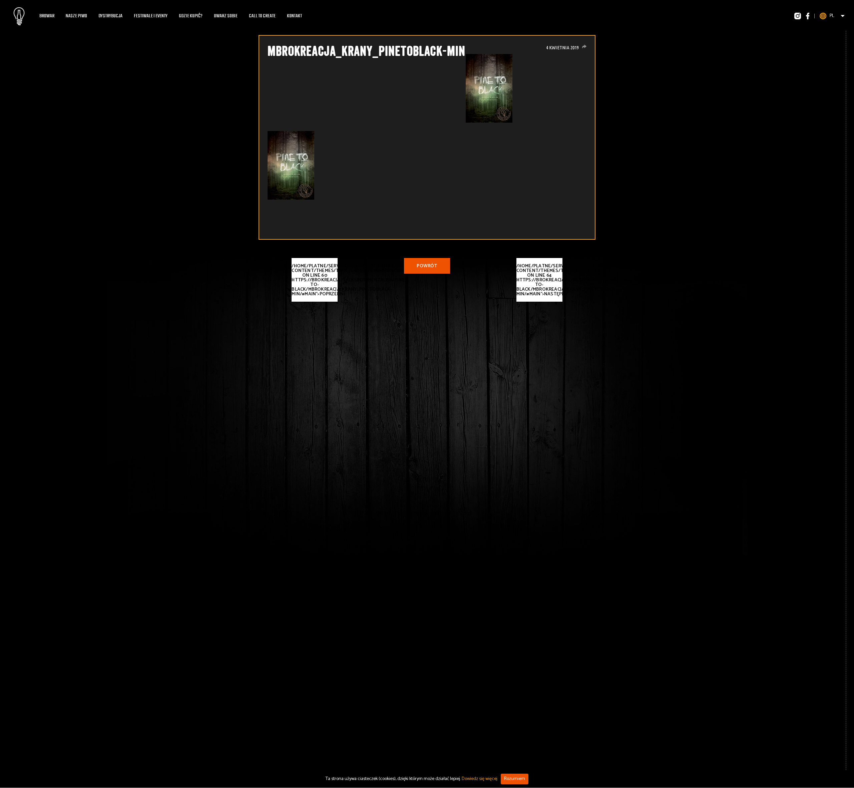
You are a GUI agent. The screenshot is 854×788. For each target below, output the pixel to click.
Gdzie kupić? (190, 16)
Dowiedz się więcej (479, 779)
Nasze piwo (76, 16)
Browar (46, 16)
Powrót (427, 266)
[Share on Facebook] (584, 46)
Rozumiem (514, 779)
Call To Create (262, 16)
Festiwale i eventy (150, 16)
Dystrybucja (110, 16)
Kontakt (294, 16)
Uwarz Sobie (226, 16)
